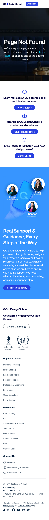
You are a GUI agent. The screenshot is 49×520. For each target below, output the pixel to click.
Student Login (9, 449)
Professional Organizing (13, 385)
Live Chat (11, 462)
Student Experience (24, 131)
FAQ (5, 418)
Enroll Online (24, 155)
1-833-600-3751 (14, 472)
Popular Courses (12, 358)
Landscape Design (11, 375)
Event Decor (8, 390)
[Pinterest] (28, 509)
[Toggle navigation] (43, 4)
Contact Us (9, 456)
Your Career (8, 428)
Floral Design (9, 400)
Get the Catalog (15, 326)
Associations (13, 423)
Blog (5, 444)
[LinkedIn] (23, 509)
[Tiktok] (4, 509)
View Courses (24, 107)
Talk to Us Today (18, 287)
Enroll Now (31, 4)
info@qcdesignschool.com (18, 467)
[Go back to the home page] (12, 4)
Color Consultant (10, 395)
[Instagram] (8, 509)
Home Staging (9, 370)
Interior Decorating (11, 365)
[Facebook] (13, 509)
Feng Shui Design (11, 380)
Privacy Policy (9, 487)
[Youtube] (18, 509)
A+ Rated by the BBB (8, 348)
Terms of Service (24, 506)
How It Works (9, 433)
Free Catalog (9, 413)
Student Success (10, 438)
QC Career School (11, 490)
